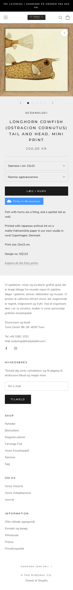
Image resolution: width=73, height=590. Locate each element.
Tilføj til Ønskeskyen (26, 201)
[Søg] (60, 17)
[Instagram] (15, 348)
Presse (9, 542)
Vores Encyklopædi (17, 451)
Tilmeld (18, 399)
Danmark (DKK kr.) (35, 566)
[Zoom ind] (64, 32)
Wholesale (11, 535)
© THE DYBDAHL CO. (36, 575)
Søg (7, 464)
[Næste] (52, 103)
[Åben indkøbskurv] (67, 17)
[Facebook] (6, 348)
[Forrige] (20, 103)
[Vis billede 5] (45, 103)
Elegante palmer (15, 437)
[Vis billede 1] (28, 103)
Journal (9, 500)
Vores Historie (14, 486)
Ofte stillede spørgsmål (20, 522)
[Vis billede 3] (37, 103)
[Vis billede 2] (32, 103)
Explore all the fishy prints (21, 263)
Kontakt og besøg (16, 528)
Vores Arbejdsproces (18, 493)
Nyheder (10, 424)
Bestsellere (12, 430)
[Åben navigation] (6, 17)
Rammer (10, 457)
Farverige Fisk (13, 444)
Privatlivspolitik (14, 549)
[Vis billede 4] (41, 103)
